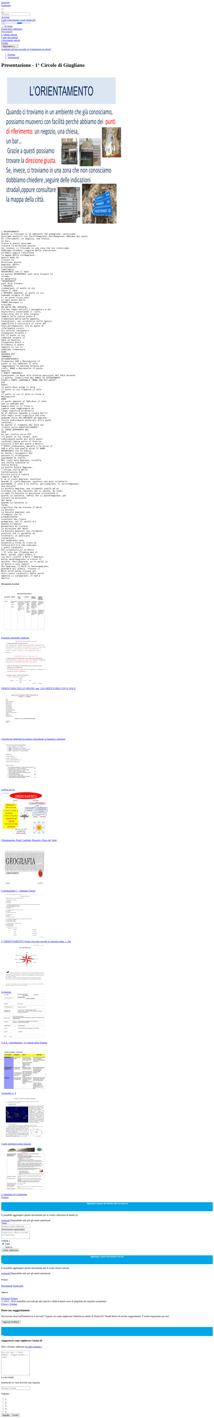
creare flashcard (27, 20)
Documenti (6, 1286)
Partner (14, 1298)
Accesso (5, 17)
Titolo (4, 1223)
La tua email (7, 1377)
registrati (5, 1220)
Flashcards (6, 29)
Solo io (8, 1247)
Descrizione (13, 1229)
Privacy (5, 1304)
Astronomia (13, 57)
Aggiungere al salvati (40, 49)
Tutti (7, 1244)
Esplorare (6, 5)
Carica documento (10, 20)
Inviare (15, 1415)
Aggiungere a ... (10, 46)
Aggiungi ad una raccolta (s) (15, 49)
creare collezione (10, 1250)
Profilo (4, 43)
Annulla (6, 1415)
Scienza (11, 54)
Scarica (4, 1197)
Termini (13, 1304)
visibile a (5, 1240)
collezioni (17, 29)
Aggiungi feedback (11, 1322)
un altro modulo (33, 1346)
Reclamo (5, 1298)
